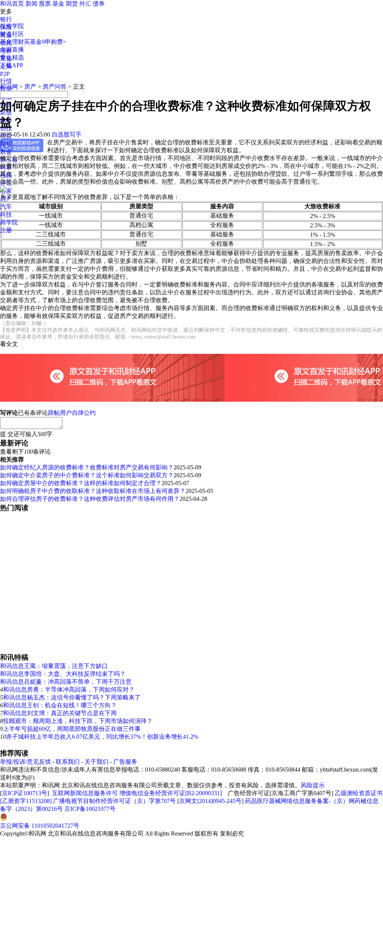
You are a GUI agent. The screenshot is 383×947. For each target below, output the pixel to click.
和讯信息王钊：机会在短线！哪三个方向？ (60, 705)
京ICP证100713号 (24, 793)
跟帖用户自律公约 (72, 413)
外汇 (85, 3)
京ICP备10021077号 (90, 809)
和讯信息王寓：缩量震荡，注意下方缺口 (54, 666)
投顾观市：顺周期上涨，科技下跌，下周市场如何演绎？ (78, 721)
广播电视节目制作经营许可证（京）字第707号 (114, 801)
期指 (6, 144)
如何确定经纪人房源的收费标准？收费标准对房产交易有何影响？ (87, 467)
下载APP (11, 65)
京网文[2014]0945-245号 (210, 801)
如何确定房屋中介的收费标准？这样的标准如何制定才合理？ (81, 483)
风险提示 (313, 785)
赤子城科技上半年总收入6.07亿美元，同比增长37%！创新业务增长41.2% (102, 736)
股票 (45, 3)
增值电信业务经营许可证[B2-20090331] (170, 793)
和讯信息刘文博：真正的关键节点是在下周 (60, 713)
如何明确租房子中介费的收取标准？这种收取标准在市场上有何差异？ (93, 491)
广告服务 (125, 761)
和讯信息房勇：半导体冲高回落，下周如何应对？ (69, 689)
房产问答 (55, 86)
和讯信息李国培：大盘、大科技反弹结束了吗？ (63, 674)
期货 (72, 3)
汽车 (6, 206)
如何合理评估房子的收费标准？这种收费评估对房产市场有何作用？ (90, 499)
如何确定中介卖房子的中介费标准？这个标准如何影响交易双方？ (87, 475)
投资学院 (12, 26)
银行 (6, 19)
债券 (99, 3)
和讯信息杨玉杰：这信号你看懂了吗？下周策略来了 (72, 697)
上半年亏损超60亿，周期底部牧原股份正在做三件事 (72, 729)
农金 (6, 151)
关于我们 (96, 761)
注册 (6, 230)
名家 (6, 191)
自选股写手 (67, 134)
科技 (6, 214)
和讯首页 (12, 3)
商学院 (9, 222)
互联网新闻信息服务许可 (85, 793)
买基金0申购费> (45, 42)
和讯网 (9, 86)
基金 (58, 3)
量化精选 (12, 57)
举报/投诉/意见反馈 (25, 761)
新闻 (31, 3)
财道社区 (12, 34)
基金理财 (12, 42)
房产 (30, 86)
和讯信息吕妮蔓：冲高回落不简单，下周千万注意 (66, 681)
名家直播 (12, 49)
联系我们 (68, 761)
